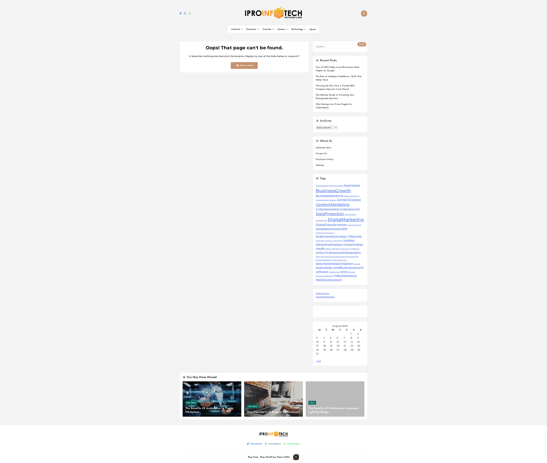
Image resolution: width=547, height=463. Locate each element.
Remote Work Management (347, 257)
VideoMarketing (345, 275)
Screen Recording (339, 260)
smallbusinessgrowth (348, 267)
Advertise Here (323, 147)
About (312, 29)
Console (267, 29)
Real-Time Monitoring (325, 257)
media (320, 248)
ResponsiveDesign (323, 260)
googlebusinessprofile (331, 228)
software (322, 271)
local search (338, 241)
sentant (357, 264)
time (344, 271)
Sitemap (320, 165)
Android (235, 29)
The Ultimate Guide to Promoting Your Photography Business (335, 96)
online (320, 252)
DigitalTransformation (331, 224)
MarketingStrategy (329, 244)
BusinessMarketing (329, 195)
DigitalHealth (321, 220)
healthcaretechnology (331, 236)
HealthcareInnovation (325, 233)
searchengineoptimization (334, 263)
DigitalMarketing (346, 219)
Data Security (350, 214)
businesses (352, 185)
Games (281, 29)
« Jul (318, 361)
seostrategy (324, 267)
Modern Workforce (333, 249)
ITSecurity (355, 236)
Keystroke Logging (324, 241)
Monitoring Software (351, 249)
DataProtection (330, 214)
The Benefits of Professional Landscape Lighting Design (333, 410)
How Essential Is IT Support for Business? (273, 412)
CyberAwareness (328, 209)
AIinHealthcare (322, 186)
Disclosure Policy (324, 159)
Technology (297, 29)
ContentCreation (349, 199)
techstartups (334, 272)
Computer (251, 29)
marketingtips (353, 244)
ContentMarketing (332, 204)
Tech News (191, 402)
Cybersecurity (350, 209)
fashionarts (322, 293)
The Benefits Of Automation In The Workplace (207, 410)
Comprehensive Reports (326, 200)
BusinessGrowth (333, 190)
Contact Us (321, 153)
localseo (349, 240)
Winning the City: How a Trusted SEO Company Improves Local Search (335, 87)
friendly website (354, 225)
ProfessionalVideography (343, 252)
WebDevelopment (329, 279)
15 (352, 341)
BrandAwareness (336, 186)
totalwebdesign (325, 297)
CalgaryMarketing (351, 196)
